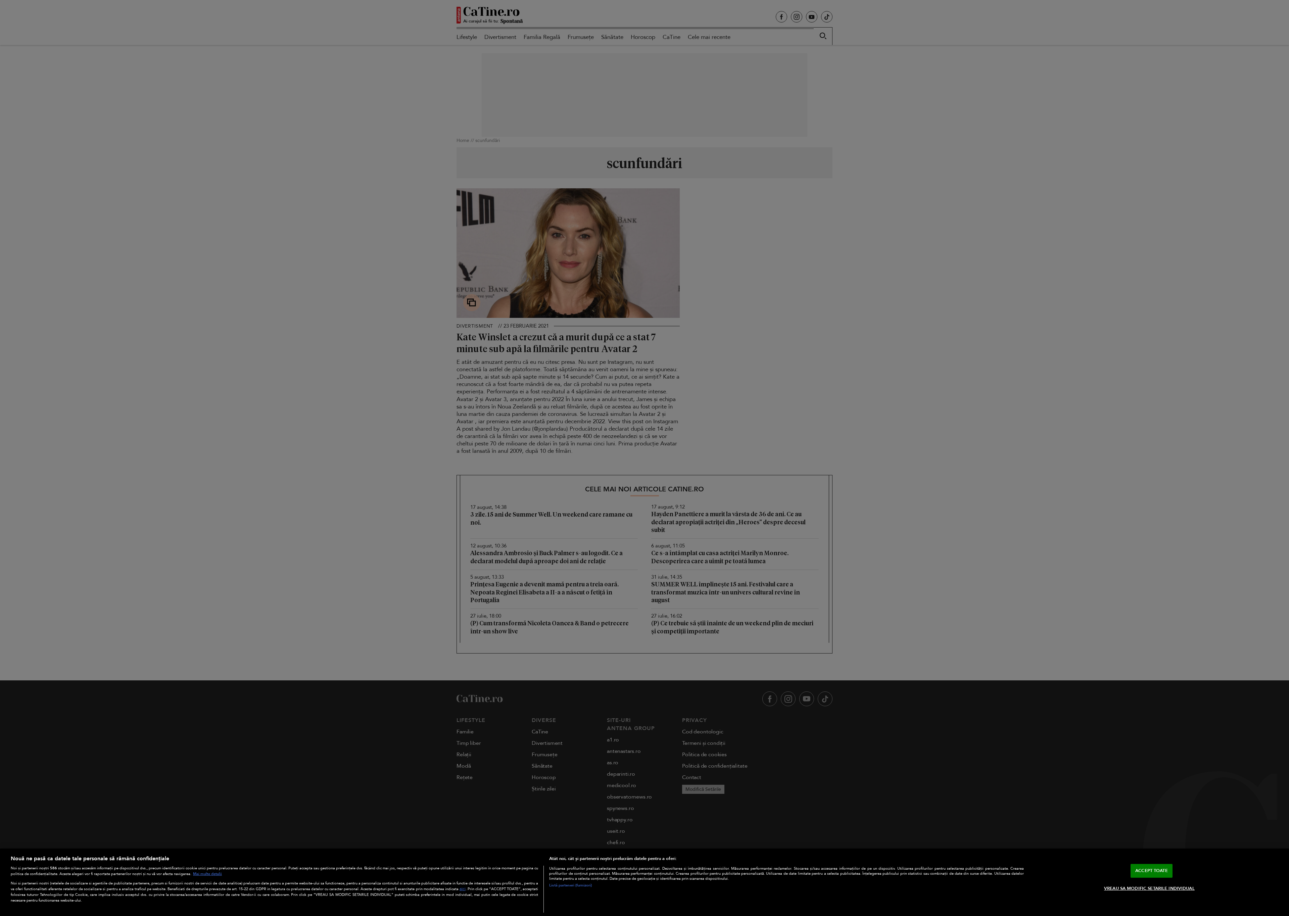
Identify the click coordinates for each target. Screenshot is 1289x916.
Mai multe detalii (207, 873)
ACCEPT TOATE (1151, 870)
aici (463, 889)
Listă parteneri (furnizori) (570, 885)
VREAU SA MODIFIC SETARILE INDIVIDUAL (1149, 888)
